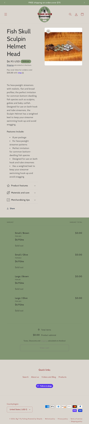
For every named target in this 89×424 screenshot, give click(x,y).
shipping (44, 341)
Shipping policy (76, 421)
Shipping (10, 65)
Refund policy (50, 419)
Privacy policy (63, 419)
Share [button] (12, 208)
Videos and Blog (49, 377)
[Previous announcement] (4, 2)
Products (62, 377)
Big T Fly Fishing (21, 419)
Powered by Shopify (35, 419)
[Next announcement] (84, 2)
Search (26, 377)
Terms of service (76, 419)
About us (35, 377)
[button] (6, 14)
